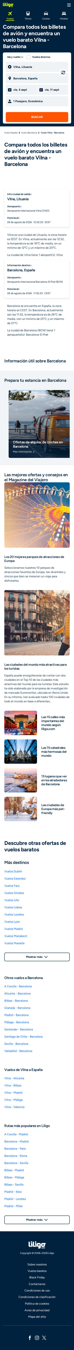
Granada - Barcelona (17, 1008)
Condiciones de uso (37, 1290)
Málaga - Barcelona (16, 1022)
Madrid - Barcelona (16, 1015)
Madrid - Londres (15, 1199)
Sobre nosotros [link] (37, 1264)
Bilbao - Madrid (14, 1170)
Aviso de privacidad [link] (37, 1310)
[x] (44, 1337)
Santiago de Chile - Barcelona (23, 1036)
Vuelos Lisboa (13, 907)
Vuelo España (11, 132)
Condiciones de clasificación (37, 1297)
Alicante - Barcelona (17, 993)
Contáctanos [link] (37, 1284)
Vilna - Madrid (13, 1092)
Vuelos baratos (37, 1271)
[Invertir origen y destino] (63, 72)
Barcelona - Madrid (16, 1141)
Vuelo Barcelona (29, 132)
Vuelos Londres (14, 914)
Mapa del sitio (37, 1316)
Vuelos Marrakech (15, 936)
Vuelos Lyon (12, 921)
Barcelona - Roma (15, 1156)
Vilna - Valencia (14, 1107)
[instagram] (37, 1337)
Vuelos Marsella (14, 943)
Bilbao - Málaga (14, 1177)
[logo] (8, 5)
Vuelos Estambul (15, 878)
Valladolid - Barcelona (18, 1051)
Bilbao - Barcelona (16, 1000)
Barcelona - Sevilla (16, 1163)
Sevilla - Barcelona (16, 1043)
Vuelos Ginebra (14, 893)
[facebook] (29, 1337)
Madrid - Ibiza (13, 1191)
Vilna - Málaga (13, 1099)
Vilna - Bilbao (12, 1085)
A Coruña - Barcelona (18, 986)
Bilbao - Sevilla (13, 1184)
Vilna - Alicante (14, 1078)
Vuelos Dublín (13, 871)
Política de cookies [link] (37, 1303)
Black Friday (37, 1277)
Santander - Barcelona (18, 1029)
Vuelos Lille (11, 900)
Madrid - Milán (13, 1206)
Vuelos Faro (11, 885)
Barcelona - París (15, 1148)
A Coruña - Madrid (16, 1134)
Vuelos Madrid (13, 929)
